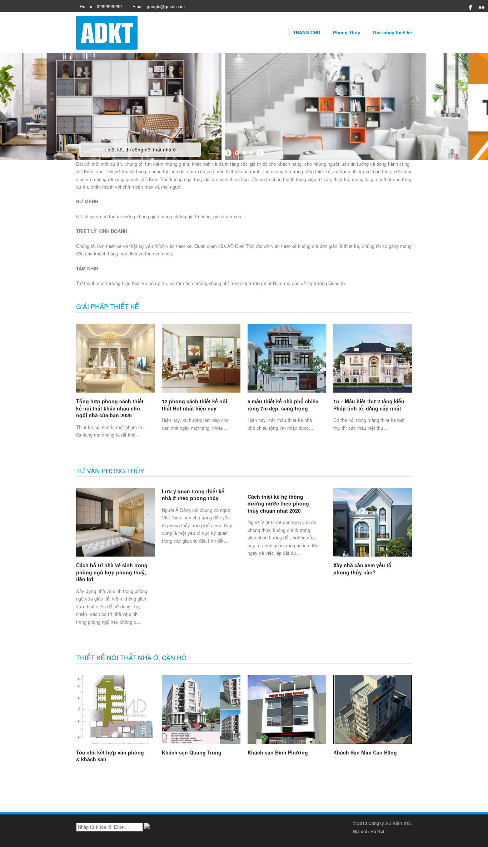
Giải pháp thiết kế (392, 32)
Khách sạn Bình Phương (278, 752)
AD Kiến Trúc (398, 823)
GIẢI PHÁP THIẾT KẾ (107, 306)
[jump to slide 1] (236, 152)
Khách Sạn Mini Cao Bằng (365, 752)
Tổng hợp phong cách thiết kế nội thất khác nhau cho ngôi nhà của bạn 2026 (110, 408)
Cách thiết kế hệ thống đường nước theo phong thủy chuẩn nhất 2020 (278, 503)
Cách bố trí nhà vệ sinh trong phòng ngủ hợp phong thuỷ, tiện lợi (112, 572)
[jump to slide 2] (244, 152)
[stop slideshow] (259, 152)
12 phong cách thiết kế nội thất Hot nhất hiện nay (194, 405)
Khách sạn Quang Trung (191, 752)
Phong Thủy (346, 32)
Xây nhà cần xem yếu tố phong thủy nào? (362, 569)
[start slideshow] (228, 152)
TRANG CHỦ (306, 32)
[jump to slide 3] (251, 152)
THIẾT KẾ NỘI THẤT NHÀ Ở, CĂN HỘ (131, 657)
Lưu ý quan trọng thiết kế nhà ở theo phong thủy (193, 495)
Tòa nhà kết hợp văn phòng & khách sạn (110, 756)
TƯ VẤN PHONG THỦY (110, 470)
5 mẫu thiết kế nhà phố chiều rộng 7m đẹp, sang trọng (283, 405)
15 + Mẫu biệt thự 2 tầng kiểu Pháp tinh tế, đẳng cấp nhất (368, 405)
